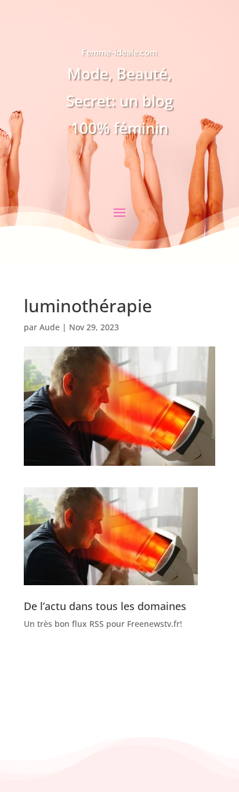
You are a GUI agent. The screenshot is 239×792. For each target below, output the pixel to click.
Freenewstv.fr (153, 623)
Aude (49, 327)
